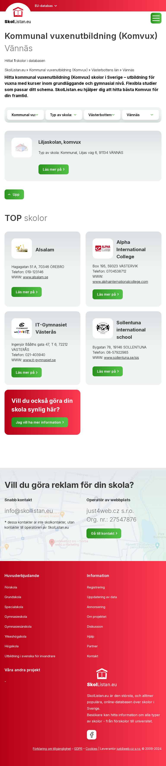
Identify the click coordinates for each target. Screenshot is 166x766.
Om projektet (96, 617)
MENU (156, 18)
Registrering (96, 587)
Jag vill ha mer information (38, 422)
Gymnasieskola (16, 617)
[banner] (18, 14)
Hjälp (90, 636)
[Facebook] (91, 734)
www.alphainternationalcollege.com (120, 281)
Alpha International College (131, 249)
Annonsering (96, 607)
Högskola (12, 646)
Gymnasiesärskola (18, 626)
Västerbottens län (105, 70)
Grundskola (13, 597)
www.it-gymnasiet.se (39, 360)
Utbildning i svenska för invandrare (30, 656)
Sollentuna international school (131, 330)
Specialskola (14, 607)
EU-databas (44, 6)
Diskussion (95, 626)
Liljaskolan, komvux (59, 142)
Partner (92, 646)
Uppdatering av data (102, 597)
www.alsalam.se (35, 277)
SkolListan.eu (15, 70)
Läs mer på (52, 169)
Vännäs (128, 70)
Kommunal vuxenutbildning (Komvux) (58, 70)
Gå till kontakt (102, 533)
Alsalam (44, 249)
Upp (16, 194)
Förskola (11, 587)
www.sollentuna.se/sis (121, 357)
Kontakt (92, 656)
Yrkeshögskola (15, 636)
